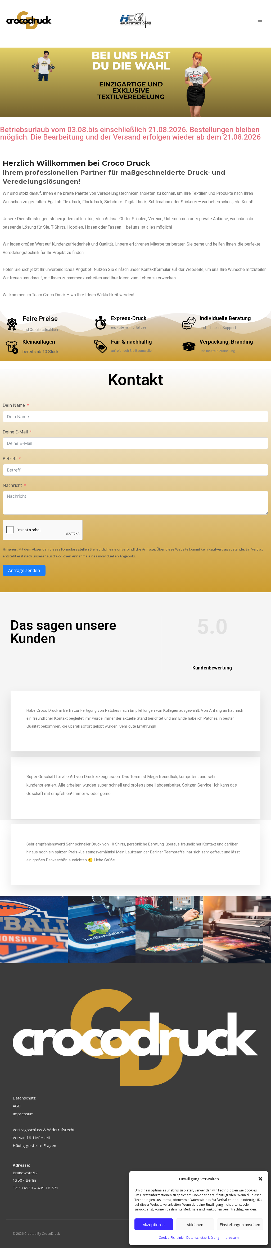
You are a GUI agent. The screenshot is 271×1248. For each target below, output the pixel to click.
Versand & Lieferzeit (31, 1137)
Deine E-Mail (15, 432)
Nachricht (12, 485)
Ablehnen (195, 1224)
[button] (260, 1178)
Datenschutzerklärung (202, 1237)
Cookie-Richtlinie (171, 1237)
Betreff (10, 458)
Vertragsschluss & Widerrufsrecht (44, 1129)
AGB (17, 1105)
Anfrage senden (24, 570)
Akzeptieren (154, 1224)
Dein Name (14, 405)
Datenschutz (24, 1098)
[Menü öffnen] (260, 20)
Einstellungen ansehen (240, 1224)
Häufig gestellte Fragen (34, 1145)
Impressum (230, 1237)
